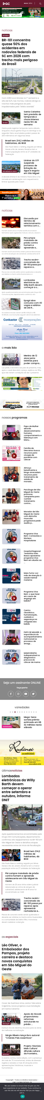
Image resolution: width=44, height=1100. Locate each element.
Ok (23, 1096)
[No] (41, 1091)
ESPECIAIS (6, 1054)
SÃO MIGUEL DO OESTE (9, 171)
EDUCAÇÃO (6, 1024)
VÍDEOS (5, 860)
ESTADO (5, 123)
